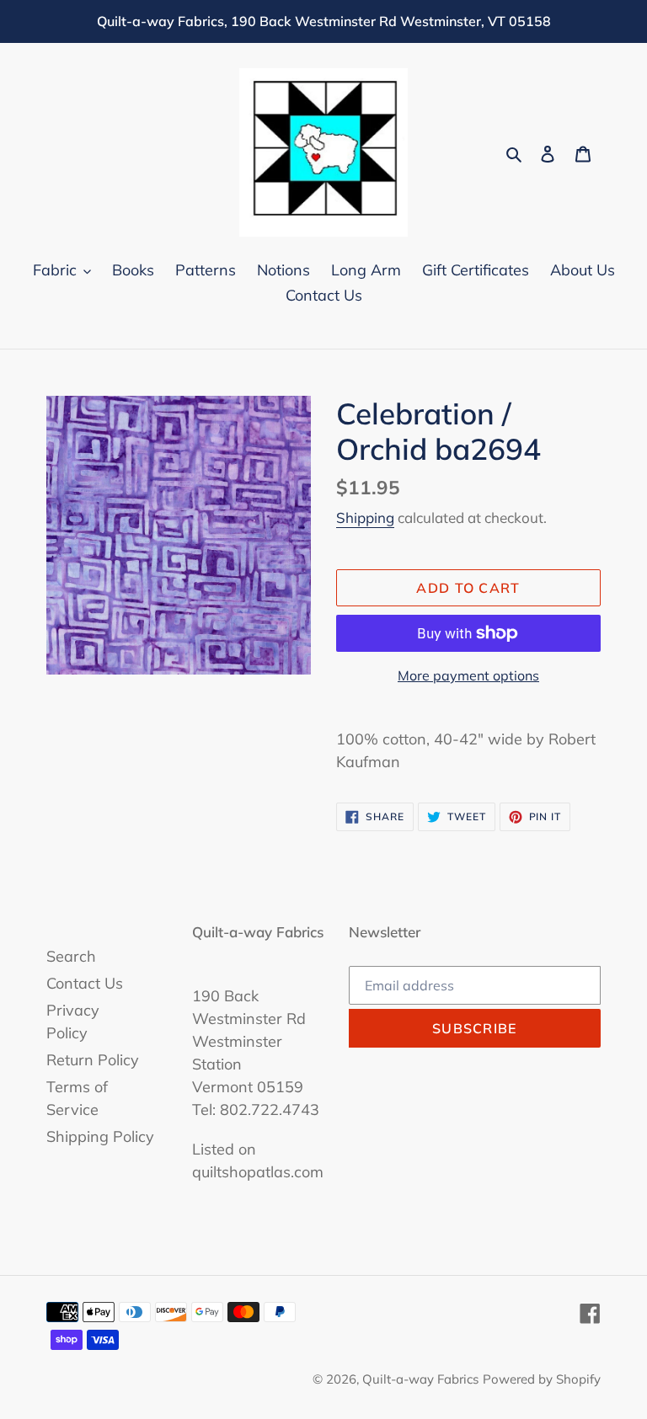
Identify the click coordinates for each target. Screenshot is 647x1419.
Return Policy (92, 1060)
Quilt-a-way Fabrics (420, 1379)
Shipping (365, 517)
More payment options (468, 675)
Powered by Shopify (542, 1379)
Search (71, 956)
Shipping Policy (100, 1136)
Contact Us (84, 983)
